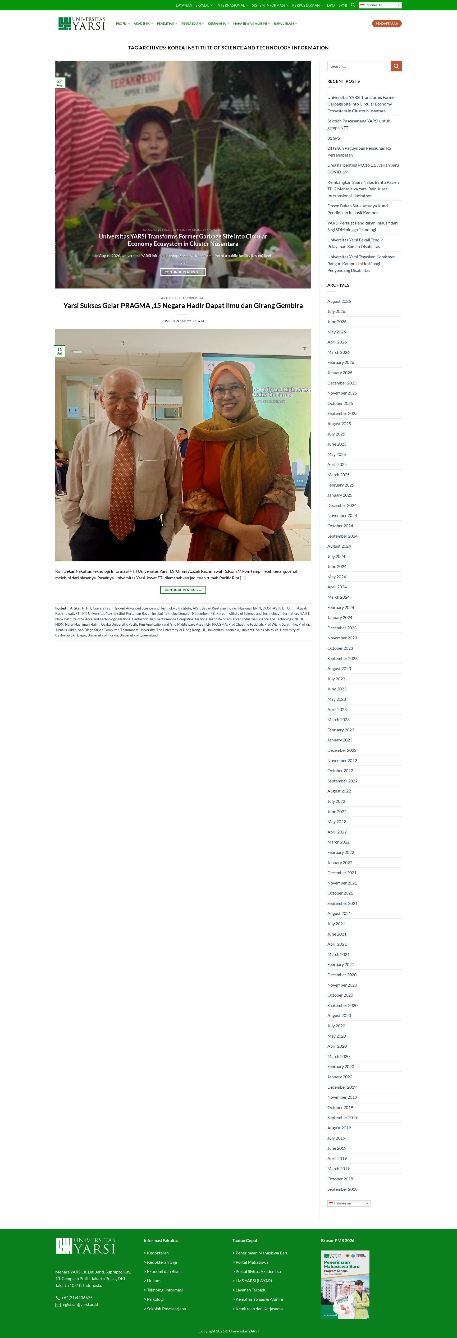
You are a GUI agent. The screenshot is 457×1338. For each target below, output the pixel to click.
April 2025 (337, 464)
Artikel (167, 298)
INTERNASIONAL (231, 5)
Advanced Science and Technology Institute (158, 608)
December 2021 (342, 872)
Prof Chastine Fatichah (246, 624)
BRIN (257, 608)
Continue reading (183, 272)
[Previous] (67, 175)
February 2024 (340, 607)
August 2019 (339, 1127)
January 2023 (339, 739)
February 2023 (340, 729)
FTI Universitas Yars (97, 613)
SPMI (343, 5)
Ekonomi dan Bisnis (164, 1271)
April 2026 (337, 341)
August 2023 (339, 668)
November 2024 (342, 515)
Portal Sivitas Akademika (258, 1271)
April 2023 (337, 709)
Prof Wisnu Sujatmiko (280, 624)
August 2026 (339, 301)
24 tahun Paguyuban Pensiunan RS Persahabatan (359, 151)
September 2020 (342, 1005)
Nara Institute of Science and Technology (86, 619)
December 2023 (342, 627)
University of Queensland (139, 635)
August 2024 (339, 545)
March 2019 (338, 1168)
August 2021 (339, 913)
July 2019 (336, 1137)
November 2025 (342, 392)
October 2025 (340, 403)
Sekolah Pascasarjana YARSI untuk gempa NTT (358, 124)
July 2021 (336, 923)
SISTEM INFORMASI (268, 5)
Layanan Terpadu (192, 5)
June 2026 (336, 321)
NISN (59, 624)
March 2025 (338, 474)
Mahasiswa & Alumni (250, 23)
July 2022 (336, 801)
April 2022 (337, 831)
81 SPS (333, 137)
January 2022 (339, 862)
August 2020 (339, 1015)
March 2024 (338, 596)
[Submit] (396, 66)
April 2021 (337, 943)
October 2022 (340, 770)
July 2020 (336, 1025)
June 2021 (336, 933)
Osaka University (114, 624)
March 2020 (338, 1056)
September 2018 (342, 1189)
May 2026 (336, 331)
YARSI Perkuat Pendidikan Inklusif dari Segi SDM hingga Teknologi (362, 226)
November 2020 (342, 984)
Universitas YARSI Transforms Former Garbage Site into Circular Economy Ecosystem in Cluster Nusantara (183, 240)
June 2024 (336, 566)
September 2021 (342, 903)
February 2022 (340, 852)
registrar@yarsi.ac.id (79, 1304)
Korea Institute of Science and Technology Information (257, 613)
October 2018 (340, 1178)
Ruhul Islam (284, 23)
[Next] (299, 175)
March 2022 (338, 841)
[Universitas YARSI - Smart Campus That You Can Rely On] (81, 23)
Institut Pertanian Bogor (132, 613)
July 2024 (336, 556)
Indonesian (373, 5)
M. (203, 321)
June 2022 (336, 811)
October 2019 (340, 1107)
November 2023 (342, 637)
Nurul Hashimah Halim (82, 624)
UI (203, 630)
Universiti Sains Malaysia (259, 630)
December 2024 (342, 505)
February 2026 (340, 362)
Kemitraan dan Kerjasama (259, 1308)
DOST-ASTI (271, 608)
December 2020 (342, 974)
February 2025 (340, 484)
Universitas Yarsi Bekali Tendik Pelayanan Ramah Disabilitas (355, 243)
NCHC (299, 619)
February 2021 (340, 964)
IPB (212, 613)
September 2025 (342, 413)
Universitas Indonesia (223, 630)
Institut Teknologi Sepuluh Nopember (180, 613)
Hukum (154, 1280)
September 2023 (342, 658)
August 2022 (339, 790)
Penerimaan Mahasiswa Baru (262, 1252)
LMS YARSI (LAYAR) (254, 1280)
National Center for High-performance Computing (156, 619)
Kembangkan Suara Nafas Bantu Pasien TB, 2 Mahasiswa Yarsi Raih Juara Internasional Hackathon (363, 189)
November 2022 (342, 760)
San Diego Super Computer (98, 630)
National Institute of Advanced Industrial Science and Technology (244, 619)
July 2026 (336, 311)
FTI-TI (179, 298)
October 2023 (340, 647)
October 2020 (340, 994)
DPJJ (331, 5)
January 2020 (339, 1076)
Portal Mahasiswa (252, 1261)
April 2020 (337, 1045)
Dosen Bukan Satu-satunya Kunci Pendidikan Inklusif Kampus (357, 209)
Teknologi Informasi (165, 1289)
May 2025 (336, 454)
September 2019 (342, 1117)
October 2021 (340, 892)
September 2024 (342, 535)
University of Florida (103, 635)
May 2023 (336, 699)
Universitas (195, 298)
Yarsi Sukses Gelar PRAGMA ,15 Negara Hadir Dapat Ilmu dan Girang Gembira (183, 305)
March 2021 (338, 954)
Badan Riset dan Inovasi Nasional (227, 608)
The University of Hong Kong (178, 630)
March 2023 (338, 719)
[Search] (353, 5)
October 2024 (340, 525)
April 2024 (337, 586)
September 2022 (342, 780)
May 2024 (336, 576)
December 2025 (342, 382)
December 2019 (342, 1086)
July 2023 (336, 678)
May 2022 (336, 821)
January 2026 (339, 372)
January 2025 (339, 494)
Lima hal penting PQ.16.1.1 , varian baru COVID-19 (363, 168)
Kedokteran (158, 1252)
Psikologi (155, 1299)
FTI (78, 613)
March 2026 (338, 352)
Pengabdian (191, 23)
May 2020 (336, 1035)
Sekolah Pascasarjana (166, 1308)
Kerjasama (217, 23)
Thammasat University (137, 630)
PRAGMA (219, 624)
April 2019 (337, 1158)
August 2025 (339, 423)
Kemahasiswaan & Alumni (259, 1299)
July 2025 (336, 433)
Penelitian (165, 23)
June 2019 (336, 1148)
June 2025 (336, 443)
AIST (196, 608)
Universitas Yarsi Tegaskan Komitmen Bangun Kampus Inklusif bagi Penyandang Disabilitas (361, 263)
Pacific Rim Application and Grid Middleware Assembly (170, 624)
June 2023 (336, 688)
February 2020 (340, 1066)
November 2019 (342, 1096)
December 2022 (342, 750)
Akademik (142, 23)
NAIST (304, 613)
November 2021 (342, 882)
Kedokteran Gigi (162, 1261)
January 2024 (339, 617)
